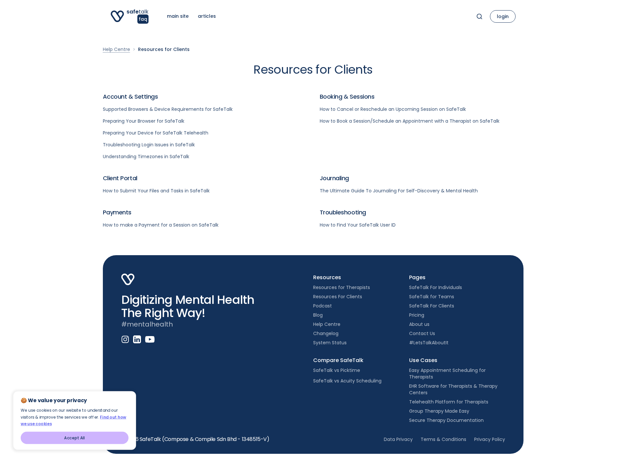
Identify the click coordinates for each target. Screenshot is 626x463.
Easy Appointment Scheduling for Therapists (447, 373)
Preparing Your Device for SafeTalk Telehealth (155, 133)
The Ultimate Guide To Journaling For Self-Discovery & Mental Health (399, 190)
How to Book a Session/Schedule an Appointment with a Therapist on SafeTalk (409, 121)
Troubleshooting (343, 212)
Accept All (74, 438)
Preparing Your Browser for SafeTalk (143, 121)
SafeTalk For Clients (431, 306)
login (503, 16)
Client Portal (120, 178)
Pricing (416, 315)
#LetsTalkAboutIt (429, 342)
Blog (318, 315)
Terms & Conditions (443, 439)
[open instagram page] (125, 339)
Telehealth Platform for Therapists (448, 402)
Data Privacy (398, 439)
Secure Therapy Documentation (446, 420)
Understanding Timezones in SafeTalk (146, 156)
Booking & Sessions (347, 96)
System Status (330, 342)
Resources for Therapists (341, 287)
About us (419, 324)
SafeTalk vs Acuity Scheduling (347, 381)
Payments (117, 212)
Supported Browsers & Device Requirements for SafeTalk (168, 109)
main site (178, 16)
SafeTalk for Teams (431, 296)
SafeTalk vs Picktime (336, 370)
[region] (85, 415)
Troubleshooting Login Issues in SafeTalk (149, 144)
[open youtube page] (150, 339)
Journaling (334, 178)
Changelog (325, 333)
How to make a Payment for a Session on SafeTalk (161, 225)
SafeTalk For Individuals (435, 287)
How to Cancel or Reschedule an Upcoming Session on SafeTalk (393, 109)
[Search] (479, 16)
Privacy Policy (489, 439)
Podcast (322, 306)
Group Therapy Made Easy (439, 411)
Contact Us (422, 333)
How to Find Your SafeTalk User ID (358, 225)
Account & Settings (130, 96)
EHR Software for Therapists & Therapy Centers (453, 389)
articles (207, 16)
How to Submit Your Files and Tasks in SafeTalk (156, 190)
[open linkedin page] (137, 339)
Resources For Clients (337, 296)
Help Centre (116, 49)
